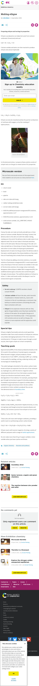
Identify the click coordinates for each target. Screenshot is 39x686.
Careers (5, 619)
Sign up (18, 100)
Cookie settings (13, 679)
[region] (13, 663)
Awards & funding (7, 624)
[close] (37, 21)
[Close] (25, 644)
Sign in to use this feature (29, 21)
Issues (22, 582)
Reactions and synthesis (22, 445)
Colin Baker (6, 18)
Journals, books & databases (10, 611)
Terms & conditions (8, 632)
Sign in (15, 528)
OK (14, 673)
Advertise (5, 626)
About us (16, 584)
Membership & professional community (12, 606)
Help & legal (6, 628)
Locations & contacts (8, 617)
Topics (14, 582)
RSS (14, 587)
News (4, 613)
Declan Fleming (25, 467)
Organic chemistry (9, 445)
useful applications (28, 432)
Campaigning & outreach (9, 608)
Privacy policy (6, 630)
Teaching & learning (8, 622)
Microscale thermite (18, 540)
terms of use (31, 104)
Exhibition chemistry (7, 7)
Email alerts (5, 587)
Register (23, 528)
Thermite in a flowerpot (20, 550)
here (32, 178)
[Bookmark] (36, 25)
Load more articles (19, 497)
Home (4, 602)
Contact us (4, 582)
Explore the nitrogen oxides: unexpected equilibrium (22, 561)
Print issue (26, 584)
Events (4, 615)
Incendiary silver (20, 389)
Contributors (5, 584)
